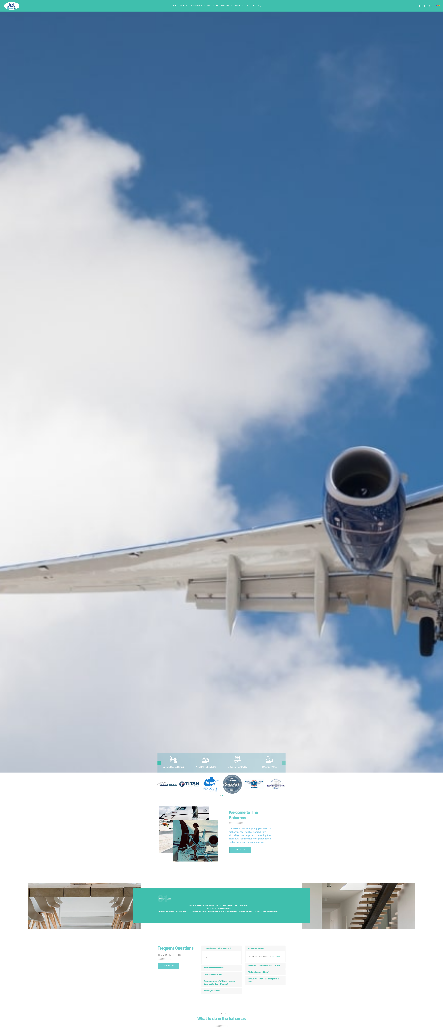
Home (175, 6)
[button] (220, 795)
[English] (437, 5)
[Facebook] (419, 6)
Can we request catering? (213, 974)
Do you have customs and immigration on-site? (264, 980)
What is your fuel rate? (212, 991)
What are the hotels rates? (214, 968)
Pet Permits (237, 6)
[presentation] (159, 763)
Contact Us (250, 6)
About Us (184, 6)
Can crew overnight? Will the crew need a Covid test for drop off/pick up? (219, 982)
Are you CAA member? (256, 948)
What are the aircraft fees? (258, 972)
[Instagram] (424, 6)
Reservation (196, 6)
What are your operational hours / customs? (264, 965)
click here (276, 956)
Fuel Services (222, 6)
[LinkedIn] (429, 6)
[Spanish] (439, 5)
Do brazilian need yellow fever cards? (218, 948)
